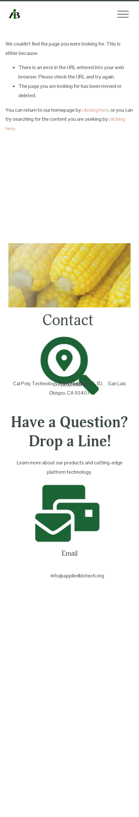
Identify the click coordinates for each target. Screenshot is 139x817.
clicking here (95, 110)
